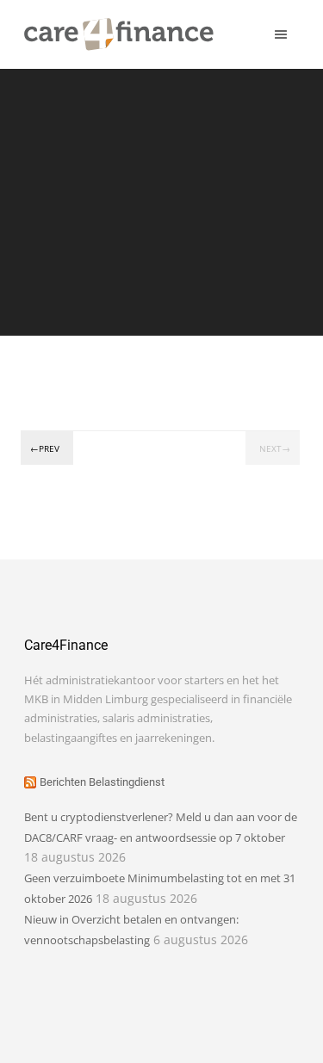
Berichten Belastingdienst (102, 782)
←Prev (44, 448)
